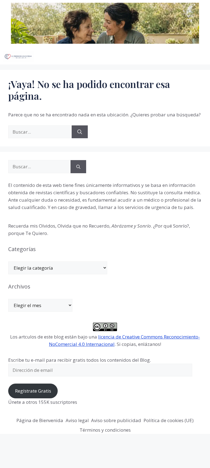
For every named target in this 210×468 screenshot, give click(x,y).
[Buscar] (80, 132)
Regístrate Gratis (33, 391)
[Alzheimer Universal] (18, 56)
